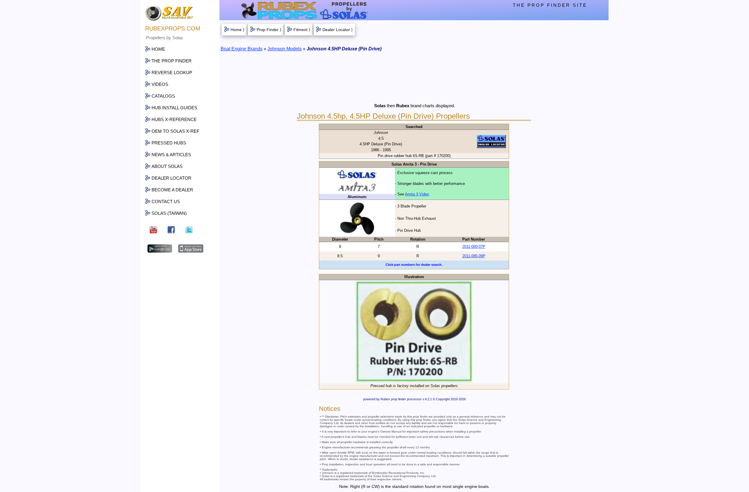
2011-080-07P (473, 246)
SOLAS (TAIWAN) (169, 213)
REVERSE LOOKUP (172, 72)
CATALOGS (163, 95)
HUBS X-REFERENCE (174, 119)
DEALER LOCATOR (171, 178)
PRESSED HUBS (169, 142)
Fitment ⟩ (301, 29)
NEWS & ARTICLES (171, 154)
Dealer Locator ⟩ (337, 29)
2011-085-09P (473, 256)
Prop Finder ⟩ (269, 29)
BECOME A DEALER (172, 189)
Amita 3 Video (417, 194)
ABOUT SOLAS (167, 166)
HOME (158, 49)
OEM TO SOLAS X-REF (175, 131)
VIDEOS (160, 84)
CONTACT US (166, 201)
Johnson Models (284, 48)
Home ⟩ (237, 29)
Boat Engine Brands (241, 48)
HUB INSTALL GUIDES (174, 107)
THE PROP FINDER (172, 60)
